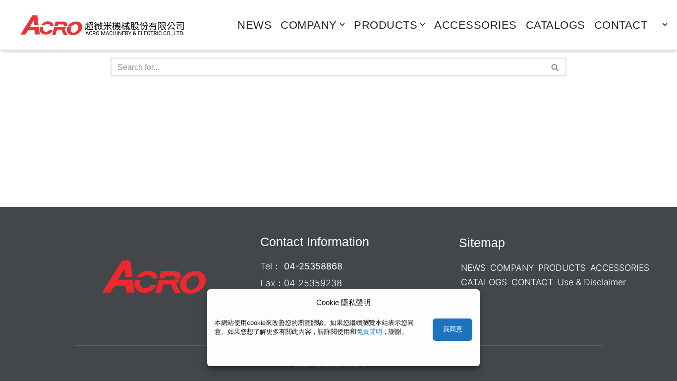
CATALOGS (555, 25)
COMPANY (512, 267)
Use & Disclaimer (592, 282)
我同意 (452, 329)
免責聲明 (369, 331)
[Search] (555, 67)
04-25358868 (313, 266)
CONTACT (621, 25)
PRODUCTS (562, 267)
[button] (342, 24)
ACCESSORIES (475, 25)
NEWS (254, 25)
